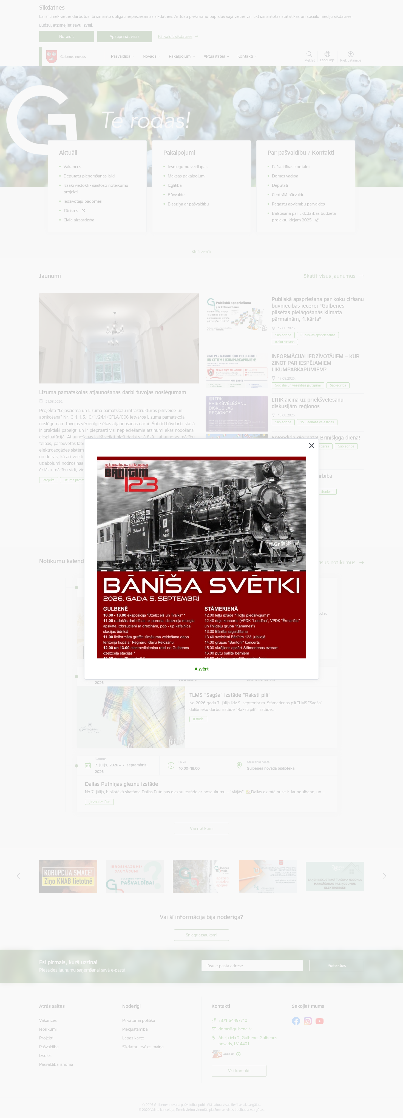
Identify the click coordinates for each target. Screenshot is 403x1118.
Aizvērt (202, 669)
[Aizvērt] (311, 445)
